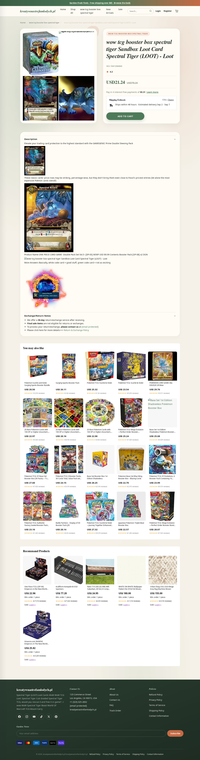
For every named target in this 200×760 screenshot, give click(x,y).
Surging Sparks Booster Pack (67, 383)
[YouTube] (34, 717)
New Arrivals (110, 11)
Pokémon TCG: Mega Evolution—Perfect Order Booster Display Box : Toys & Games (130, 430)
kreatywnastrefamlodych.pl (37, 11)
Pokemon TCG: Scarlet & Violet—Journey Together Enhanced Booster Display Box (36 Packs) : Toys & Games (99, 524)
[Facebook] (19, 717)
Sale (120, 9)
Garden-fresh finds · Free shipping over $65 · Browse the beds (100, 3)
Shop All (73, 11)
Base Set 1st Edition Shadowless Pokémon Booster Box (161, 430)
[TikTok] (41, 717)
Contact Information (159, 715)
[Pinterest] (56, 717)
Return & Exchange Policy (76, 330)
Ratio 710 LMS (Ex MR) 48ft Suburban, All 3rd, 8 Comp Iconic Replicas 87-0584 (98, 588)
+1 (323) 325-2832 (78, 702)
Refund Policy (155, 694)
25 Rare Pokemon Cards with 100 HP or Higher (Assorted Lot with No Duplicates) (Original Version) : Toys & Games (99, 430)
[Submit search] (150, 11)
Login (158, 11)
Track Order (115, 710)
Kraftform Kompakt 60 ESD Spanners (67, 588)
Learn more (152, 92)
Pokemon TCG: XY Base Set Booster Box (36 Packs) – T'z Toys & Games (35, 477)
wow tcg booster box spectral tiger (90, 11)
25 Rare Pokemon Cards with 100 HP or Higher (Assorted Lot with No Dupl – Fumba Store (37, 430)
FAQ (111, 705)
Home (63, 9)
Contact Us (115, 699)
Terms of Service (157, 705)
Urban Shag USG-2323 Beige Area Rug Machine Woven (162, 588)
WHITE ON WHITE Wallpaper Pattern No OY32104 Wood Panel (130, 588)
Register (168, 11)
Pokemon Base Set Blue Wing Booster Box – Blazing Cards (130, 477)
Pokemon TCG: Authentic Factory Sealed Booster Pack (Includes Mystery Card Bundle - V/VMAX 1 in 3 (36, 524)
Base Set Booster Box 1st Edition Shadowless (97, 477)
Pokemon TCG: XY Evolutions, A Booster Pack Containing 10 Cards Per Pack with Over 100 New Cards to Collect (162, 477)
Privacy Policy (155, 699)
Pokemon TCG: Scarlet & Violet (99, 383)
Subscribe (175, 733)
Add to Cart (125, 116)
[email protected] (90, 326)
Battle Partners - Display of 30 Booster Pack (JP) (68, 524)
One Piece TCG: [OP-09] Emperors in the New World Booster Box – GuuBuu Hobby (36, 588)
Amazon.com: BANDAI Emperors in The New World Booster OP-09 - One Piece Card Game (35, 642)
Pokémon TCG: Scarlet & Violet (130, 383)
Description (30, 139)
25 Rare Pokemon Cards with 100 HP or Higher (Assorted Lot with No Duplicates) (68, 430)
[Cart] (176, 11)
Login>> (32, 605)
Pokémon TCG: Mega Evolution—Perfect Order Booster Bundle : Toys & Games (162, 524)
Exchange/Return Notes (37, 315)
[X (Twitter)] (49, 717)
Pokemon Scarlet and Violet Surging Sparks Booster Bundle (37, 384)
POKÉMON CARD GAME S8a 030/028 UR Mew (160, 384)
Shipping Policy (156, 710)
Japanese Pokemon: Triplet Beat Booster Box (131, 524)
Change (171, 100)
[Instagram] (27, 717)
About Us (114, 694)
